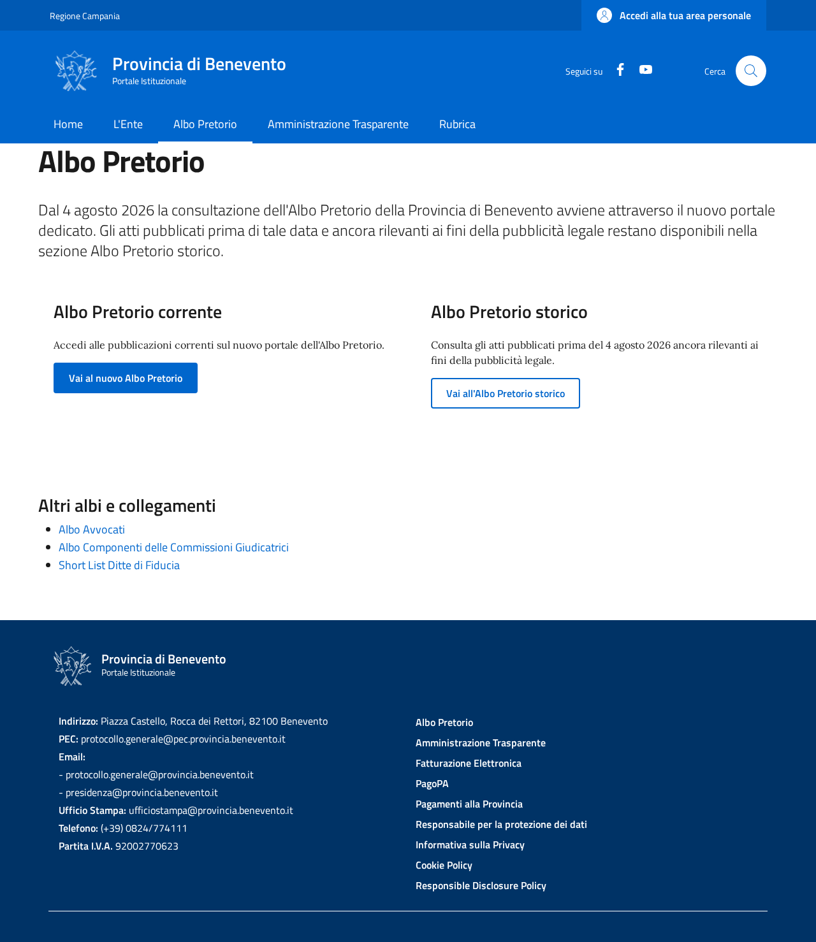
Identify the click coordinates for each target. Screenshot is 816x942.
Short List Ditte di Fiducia (119, 565)
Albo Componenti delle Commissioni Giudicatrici (174, 547)
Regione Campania (85, 15)
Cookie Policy (444, 865)
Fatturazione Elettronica (468, 763)
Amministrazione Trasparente (481, 742)
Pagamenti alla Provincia (469, 803)
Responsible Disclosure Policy (481, 885)
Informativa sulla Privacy (470, 844)
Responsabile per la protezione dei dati (501, 824)
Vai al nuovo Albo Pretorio (125, 378)
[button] (673, 15)
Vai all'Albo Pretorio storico (505, 393)
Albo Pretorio (444, 722)
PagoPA (432, 783)
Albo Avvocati (92, 529)
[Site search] (751, 70)
